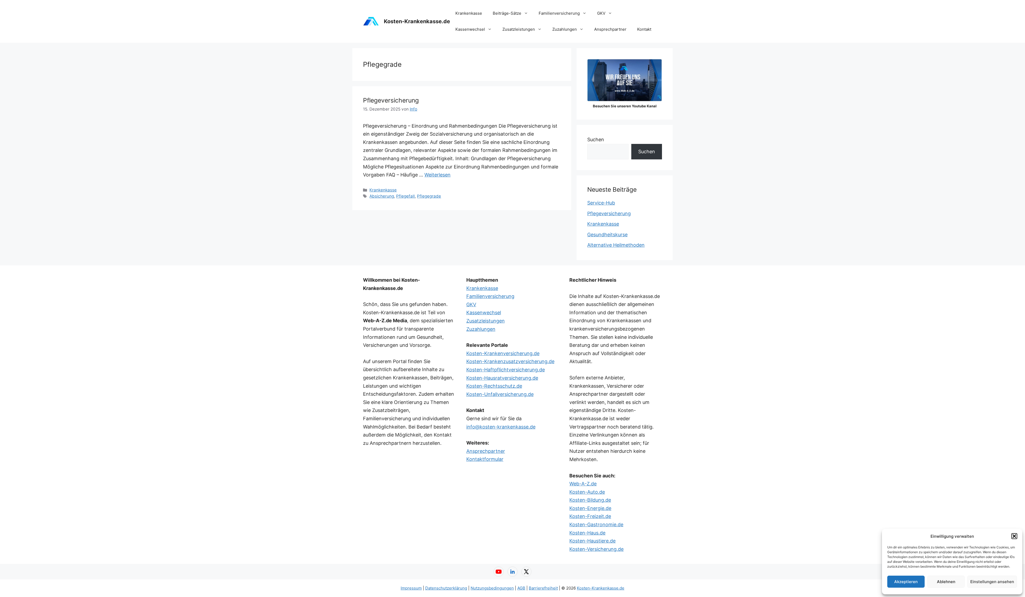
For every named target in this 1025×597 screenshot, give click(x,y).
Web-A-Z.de (583, 483)
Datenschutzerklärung (446, 588)
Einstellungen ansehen (992, 581)
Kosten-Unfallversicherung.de (500, 394)
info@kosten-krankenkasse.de (500, 427)
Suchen (595, 139)
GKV (601, 13)
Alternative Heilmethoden (616, 245)
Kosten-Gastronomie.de (596, 524)
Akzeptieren (906, 581)
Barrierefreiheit (543, 588)
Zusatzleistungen (518, 29)
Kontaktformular (484, 459)
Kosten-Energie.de (590, 508)
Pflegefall (405, 196)
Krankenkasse (468, 13)
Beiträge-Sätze (507, 13)
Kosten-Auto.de (587, 492)
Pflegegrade (429, 196)
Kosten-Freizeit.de (590, 516)
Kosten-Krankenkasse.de (417, 21)
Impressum (411, 588)
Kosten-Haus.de (587, 533)
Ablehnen (946, 581)
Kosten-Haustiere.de (592, 541)
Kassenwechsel (470, 29)
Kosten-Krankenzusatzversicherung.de (510, 361)
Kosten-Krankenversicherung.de (502, 353)
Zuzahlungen (564, 29)
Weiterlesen (437, 175)
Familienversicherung (559, 13)
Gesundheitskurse (607, 234)
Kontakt (644, 29)
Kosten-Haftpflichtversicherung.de (505, 369)
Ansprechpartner (610, 29)
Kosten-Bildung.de (590, 500)
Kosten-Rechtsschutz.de (494, 386)
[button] (1014, 536)
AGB (521, 588)
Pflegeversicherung (391, 100)
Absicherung (381, 196)
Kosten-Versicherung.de (596, 549)
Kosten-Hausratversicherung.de (502, 378)
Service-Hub (601, 203)
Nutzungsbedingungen (492, 588)
